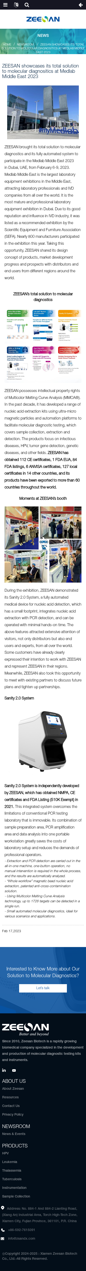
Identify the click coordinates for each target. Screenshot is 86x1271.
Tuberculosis (12, 1179)
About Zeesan (13, 1088)
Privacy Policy (12, 1114)
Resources (10, 1097)
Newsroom (25, 44)
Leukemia (9, 1162)
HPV (5, 1153)
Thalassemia (11, 1170)
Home (7, 44)
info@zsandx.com (21, 1238)
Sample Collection (16, 1196)
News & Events (13, 1134)
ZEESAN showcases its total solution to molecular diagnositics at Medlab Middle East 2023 (43, 48)
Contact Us (11, 1106)
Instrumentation (14, 1188)
